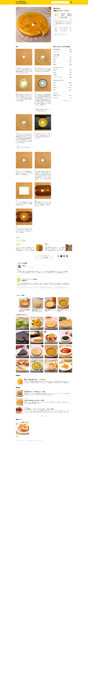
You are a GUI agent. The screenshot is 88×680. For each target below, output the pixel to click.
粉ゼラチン (55, 97)
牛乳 (54, 89)
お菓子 (20, 440)
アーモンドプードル (57, 77)
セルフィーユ (56, 51)
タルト (25, 440)
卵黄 (54, 61)
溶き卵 (54, 74)
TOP (16, 440)
